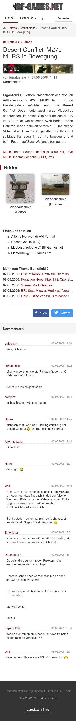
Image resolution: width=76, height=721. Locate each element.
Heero (9, 419)
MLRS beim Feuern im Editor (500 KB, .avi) (38, 151)
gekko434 (11, 343)
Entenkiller (11, 532)
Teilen (42, 313)
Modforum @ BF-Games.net (31, 253)
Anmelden (63, 18)
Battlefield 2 (27, 28)
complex (10, 397)
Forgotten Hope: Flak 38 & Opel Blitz (47, 279)
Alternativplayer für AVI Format (33, 236)
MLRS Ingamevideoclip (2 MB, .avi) (28, 157)
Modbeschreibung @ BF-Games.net (37, 247)
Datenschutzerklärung (19, 691)
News (13, 28)
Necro (9, 464)
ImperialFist (12, 628)
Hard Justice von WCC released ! (45, 296)
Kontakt (40, 691)
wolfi (8, 486)
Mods (28, 42)
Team (68, 691)
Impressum (54, 691)
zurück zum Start (38, 709)
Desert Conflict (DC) (25, 241)
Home (10, 18)
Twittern (64, 313)
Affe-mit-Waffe (14, 441)
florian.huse (12, 366)
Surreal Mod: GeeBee (36, 285)
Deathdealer (13, 555)
